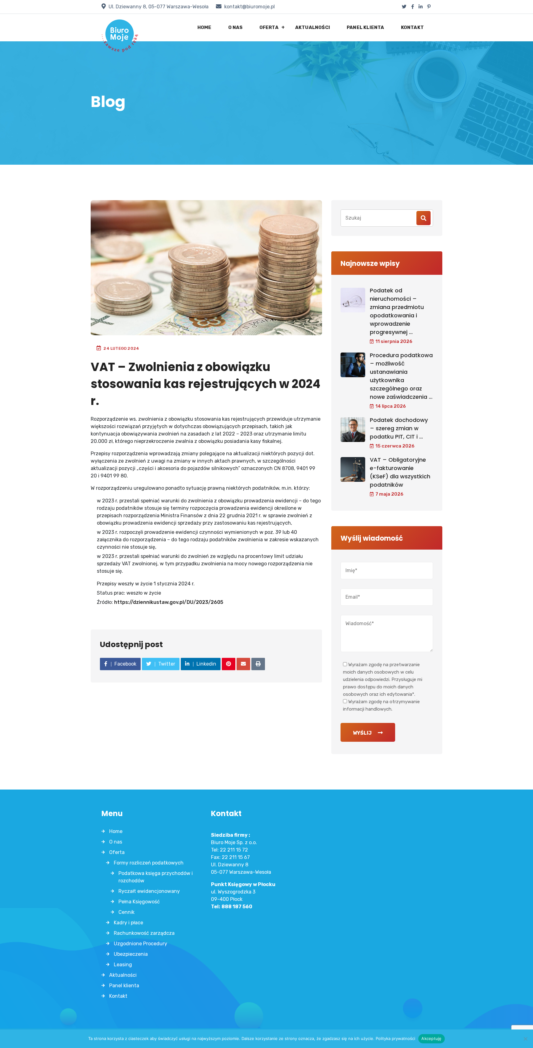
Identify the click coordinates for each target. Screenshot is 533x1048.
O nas (235, 27)
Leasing (123, 965)
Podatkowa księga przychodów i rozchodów (155, 877)
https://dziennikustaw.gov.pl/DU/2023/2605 (168, 602)
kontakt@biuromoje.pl (249, 7)
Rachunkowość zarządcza (144, 933)
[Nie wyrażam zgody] (525, 1039)
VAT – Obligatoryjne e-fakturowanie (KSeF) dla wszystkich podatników (400, 472)
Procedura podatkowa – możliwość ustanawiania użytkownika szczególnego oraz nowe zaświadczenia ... (401, 376)
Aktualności (312, 27)
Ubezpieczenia (131, 954)
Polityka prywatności (395, 1038)
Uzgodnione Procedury (140, 944)
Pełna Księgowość (139, 902)
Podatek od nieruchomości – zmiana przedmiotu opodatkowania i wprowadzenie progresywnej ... (397, 311)
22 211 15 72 (234, 850)
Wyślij (362, 733)
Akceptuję (431, 1038)
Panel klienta (365, 27)
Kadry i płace (128, 923)
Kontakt (412, 27)
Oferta (269, 27)
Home (204, 27)
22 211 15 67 (236, 857)
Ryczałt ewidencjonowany (149, 891)
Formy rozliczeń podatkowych (149, 863)
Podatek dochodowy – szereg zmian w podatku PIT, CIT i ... (399, 428)
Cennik (126, 912)
